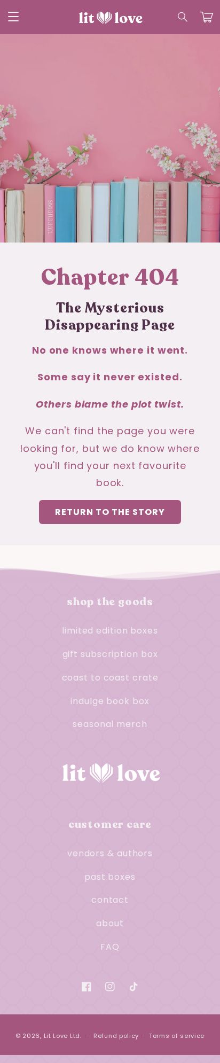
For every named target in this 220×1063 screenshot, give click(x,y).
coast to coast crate (110, 677)
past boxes (110, 877)
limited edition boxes (110, 630)
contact (110, 900)
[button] (183, 17)
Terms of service (177, 1035)
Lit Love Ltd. (63, 1035)
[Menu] (13, 17)
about (110, 923)
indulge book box (109, 701)
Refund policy (116, 1035)
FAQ (110, 947)
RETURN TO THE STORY (110, 512)
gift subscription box (110, 654)
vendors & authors (110, 853)
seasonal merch (110, 724)
